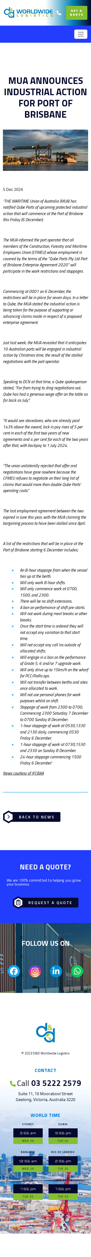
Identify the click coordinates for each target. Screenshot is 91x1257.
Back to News (37, 817)
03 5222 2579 (49, 1083)
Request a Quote (50, 903)
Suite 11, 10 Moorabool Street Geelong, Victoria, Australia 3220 (45, 1096)
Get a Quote (76, 13)
